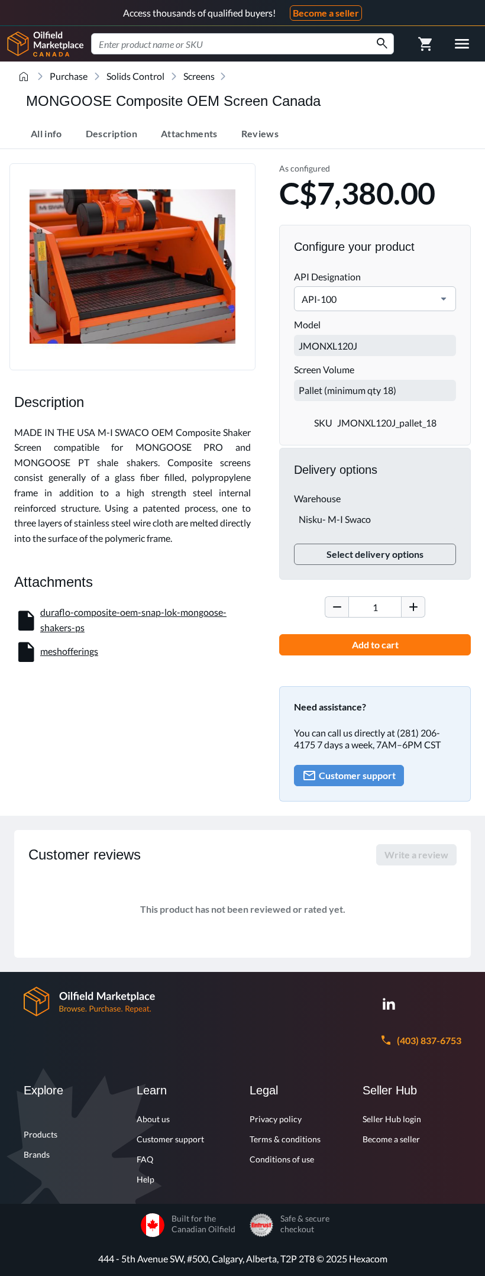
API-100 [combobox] (319, 299)
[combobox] (242, 43)
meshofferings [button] (69, 651)
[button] (443, 299)
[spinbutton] (375, 607)
